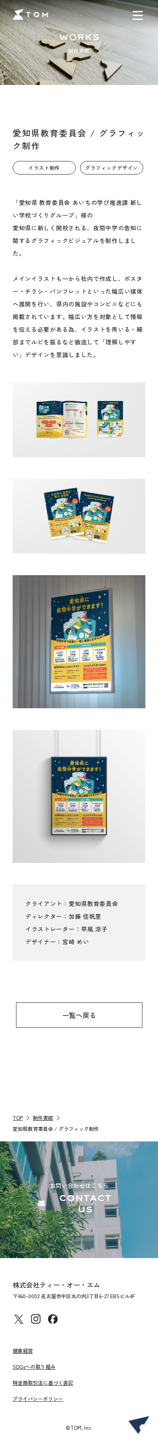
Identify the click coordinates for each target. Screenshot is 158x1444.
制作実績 (43, 1117)
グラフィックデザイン (111, 167)
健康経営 (23, 1350)
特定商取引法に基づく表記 (43, 1382)
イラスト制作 (44, 167)
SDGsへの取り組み (34, 1366)
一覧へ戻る (79, 1015)
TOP (18, 1117)
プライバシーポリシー (38, 1398)
